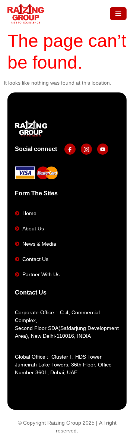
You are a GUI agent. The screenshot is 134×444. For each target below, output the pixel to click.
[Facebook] (70, 149)
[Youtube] (102, 149)
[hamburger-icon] (118, 13)
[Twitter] (86, 149)
